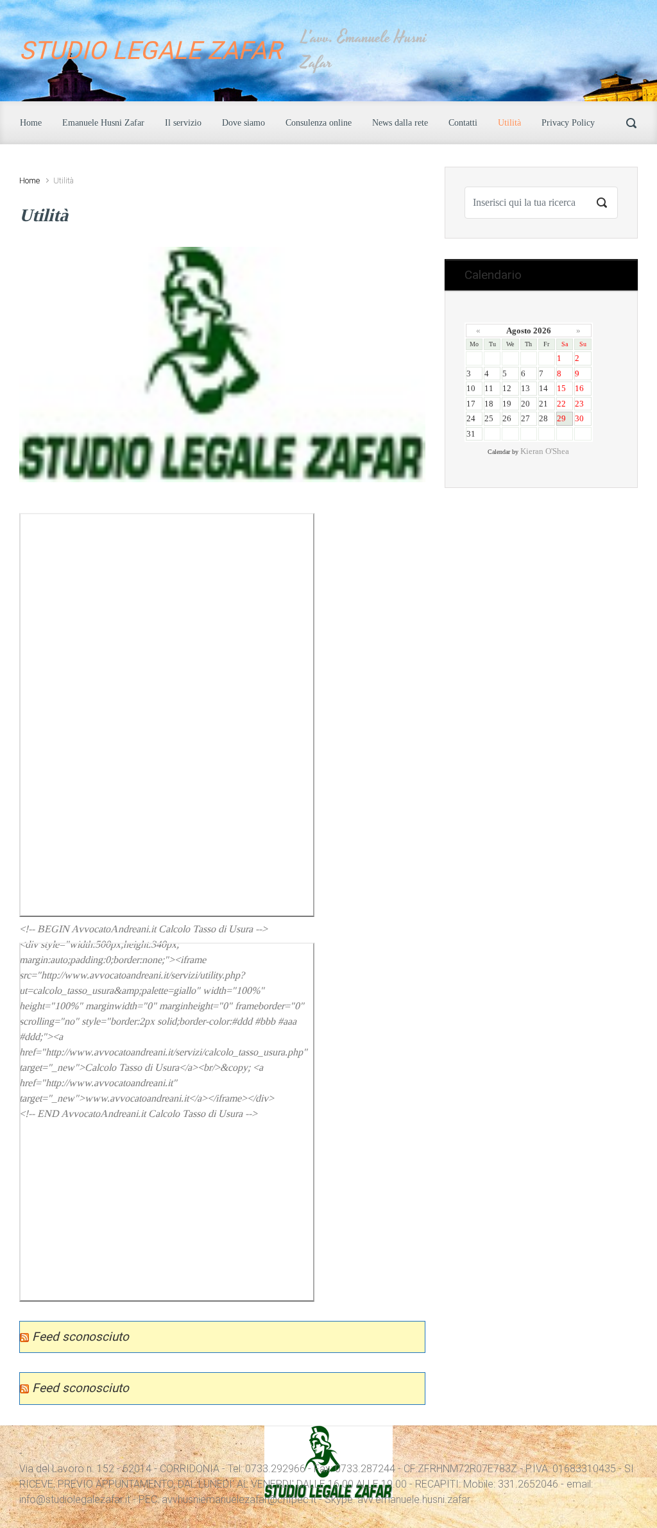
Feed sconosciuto (80, 1336)
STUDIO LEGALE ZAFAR (150, 50)
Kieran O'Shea (544, 451)
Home (29, 180)
